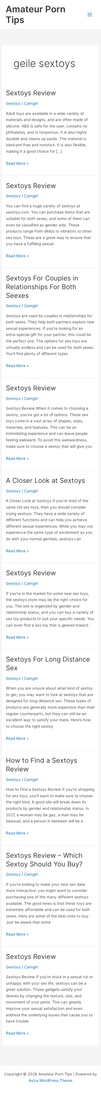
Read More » (17, 164)
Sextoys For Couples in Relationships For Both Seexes (42, 287)
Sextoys (13, 103)
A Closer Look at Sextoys (45, 480)
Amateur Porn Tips (35, 14)
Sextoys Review (31, 93)
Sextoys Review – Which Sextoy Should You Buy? (44, 859)
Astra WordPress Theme (50, 1080)
